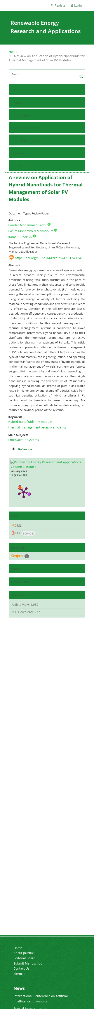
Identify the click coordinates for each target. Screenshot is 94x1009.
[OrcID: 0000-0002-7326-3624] (55, 230)
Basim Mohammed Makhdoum (30, 231)
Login (77, 5)
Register (60, 5)
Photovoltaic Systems (23, 440)
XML (17, 525)
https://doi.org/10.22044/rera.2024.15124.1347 (49, 258)
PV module (44, 422)
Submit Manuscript (27, 140)
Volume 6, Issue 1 (23, 467)
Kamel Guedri (18, 237)
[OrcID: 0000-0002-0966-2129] (49, 224)
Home (13, 52)
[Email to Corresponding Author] (30, 236)
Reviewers (20, 153)
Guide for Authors (26, 128)
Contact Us (20, 166)
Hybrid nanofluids (21, 422)
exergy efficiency (54, 427)
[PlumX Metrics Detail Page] (23, 492)
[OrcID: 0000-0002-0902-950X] (34, 236)
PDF (24, 533)
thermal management (24, 427)
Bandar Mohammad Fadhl (27, 225)
